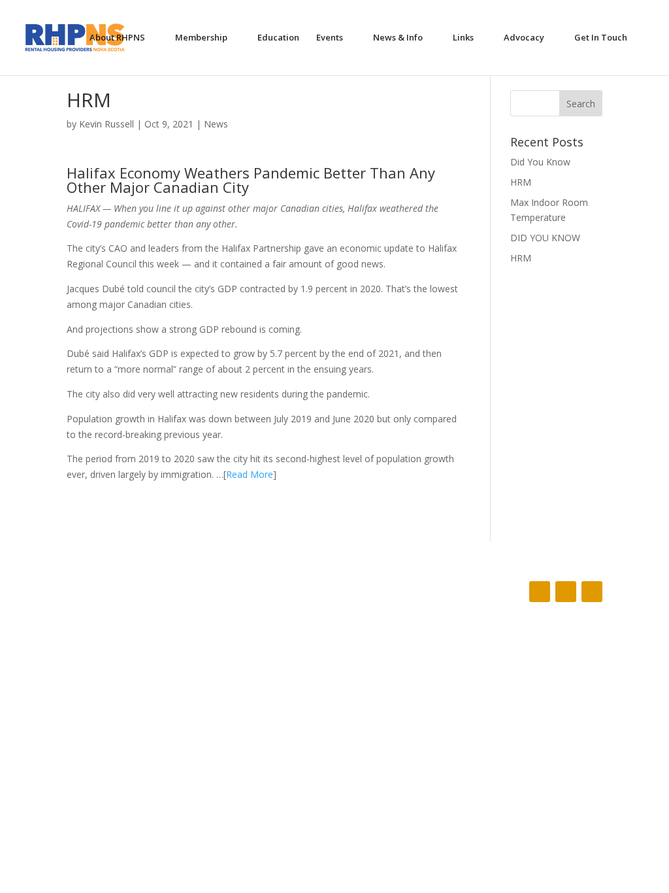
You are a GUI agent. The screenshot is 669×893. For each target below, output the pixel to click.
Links (463, 38)
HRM (520, 182)
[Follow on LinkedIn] (591, 591)
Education (278, 38)
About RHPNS (117, 38)
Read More (249, 474)
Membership (201, 38)
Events (329, 38)
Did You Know (540, 162)
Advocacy (524, 38)
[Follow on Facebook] (539, 591)
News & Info (398, 38)
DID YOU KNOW (545, 237)
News (216, 124)
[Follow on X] (565, 591)
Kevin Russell (106, 124)
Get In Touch (600, 38)
